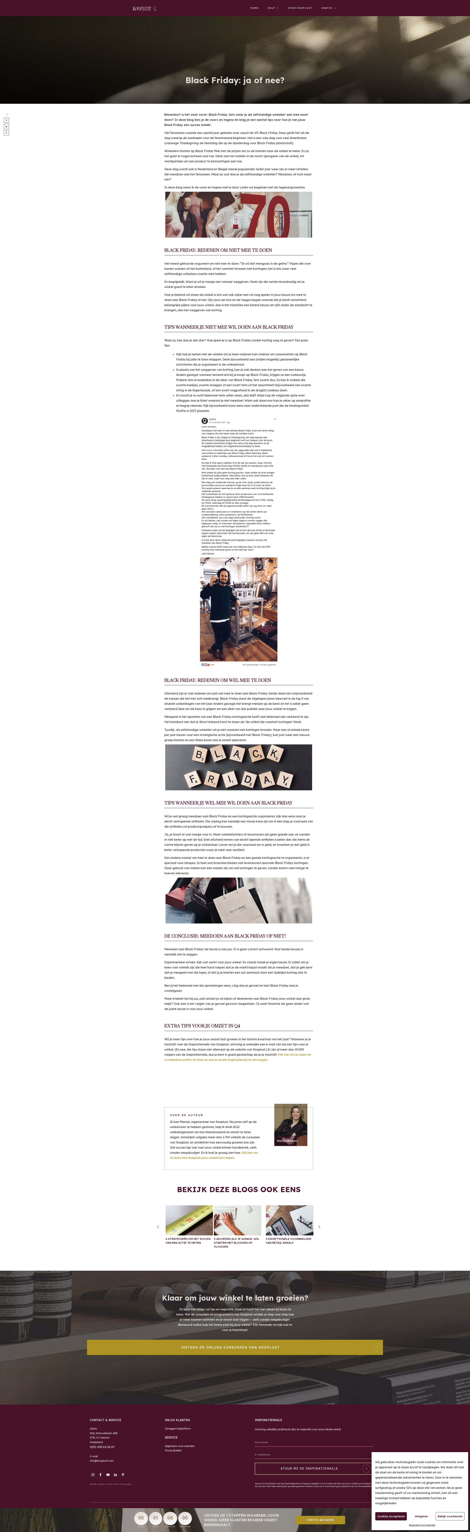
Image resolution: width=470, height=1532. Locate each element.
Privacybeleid (173, 1450)
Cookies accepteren (391, 1516)
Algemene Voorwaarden (422, 1525)
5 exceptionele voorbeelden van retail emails (289, 1228)
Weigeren (421, 1516)
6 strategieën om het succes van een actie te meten (189, 1228)
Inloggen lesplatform (178, 1428)
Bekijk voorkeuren (450, 1516)
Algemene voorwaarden (180, 1446)
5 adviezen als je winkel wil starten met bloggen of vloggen (237, 1228)
